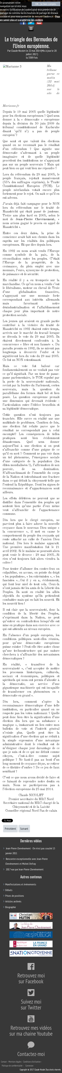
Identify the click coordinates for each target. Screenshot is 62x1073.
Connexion (29, 1065)
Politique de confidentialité (12, 1065)
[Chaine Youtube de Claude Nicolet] (39, 23)
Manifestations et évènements (20, 884)
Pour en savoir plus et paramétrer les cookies (30, 18)
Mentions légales (14, 1061)
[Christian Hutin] (31, 919)
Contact (4, 1061)
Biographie (10, 907)
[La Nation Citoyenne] (31, 956)
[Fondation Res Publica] (31, 937)
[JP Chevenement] (31, 928)
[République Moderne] (31, 947)
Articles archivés (13, 901)
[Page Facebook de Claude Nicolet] (23, 23)
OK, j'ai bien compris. (46, 4)
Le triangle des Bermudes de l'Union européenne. (31, 42)
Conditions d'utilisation (32, 1061)
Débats (8, 890)
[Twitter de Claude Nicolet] (31, 23)
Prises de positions (14, 895)
